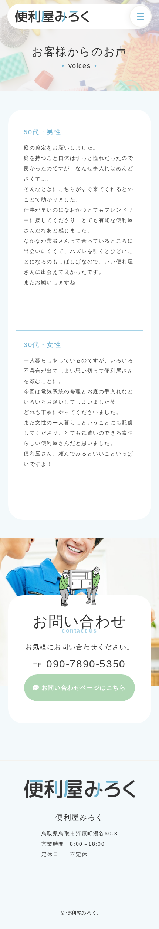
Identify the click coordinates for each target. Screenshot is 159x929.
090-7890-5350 (79, 664)
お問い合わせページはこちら (83, 687)
